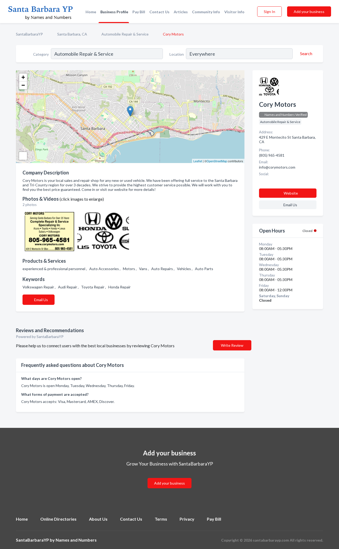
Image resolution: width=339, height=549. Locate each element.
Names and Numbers (76, 539)
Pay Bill (138, 12)
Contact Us (159, 12)
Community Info (206, 12)
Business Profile (114, 12)
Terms (161, 518)
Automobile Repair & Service (125, 34)
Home (91, 12)
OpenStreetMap (217, 161)
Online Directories (58, 518)
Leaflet (197, 161)
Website (291, 193)
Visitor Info (234, 12)
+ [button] (23, 77)
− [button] (23, 85)
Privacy (187, 518)
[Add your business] (169, 476)
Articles (181, 12)
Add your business (309, 11)
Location (177, 54)
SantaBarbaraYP (29, 34)
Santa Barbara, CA (72, 34)
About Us (98, 518)
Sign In (269, 11)
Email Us (41, 299)
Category (41, 54)
